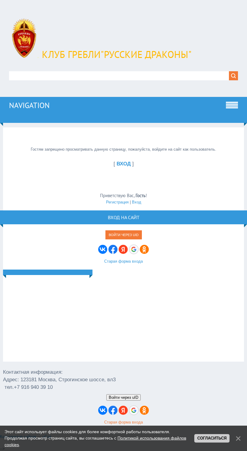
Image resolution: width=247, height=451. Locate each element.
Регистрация (117, 202)
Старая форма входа (123, 261)
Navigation (29, 105)
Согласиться (212, 438)
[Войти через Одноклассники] (144, 249)
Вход (136, 202)
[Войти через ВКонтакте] (102, 249)
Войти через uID (124, 235)
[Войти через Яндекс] (123, 249)
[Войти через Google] (134, 249)
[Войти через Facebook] (112, 249)
